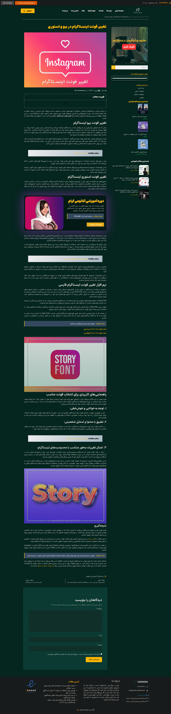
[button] (27, 97)
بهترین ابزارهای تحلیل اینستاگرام (77, 438)
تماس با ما (74, 11)
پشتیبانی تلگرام (142, 695)
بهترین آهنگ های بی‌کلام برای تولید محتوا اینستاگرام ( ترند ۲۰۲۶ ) (61, 701)
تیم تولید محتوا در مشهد (45, 566)
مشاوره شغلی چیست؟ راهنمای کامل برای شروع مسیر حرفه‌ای (125, 167)
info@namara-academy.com (137, 691)
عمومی (141, 97)
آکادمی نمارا (92, 539)
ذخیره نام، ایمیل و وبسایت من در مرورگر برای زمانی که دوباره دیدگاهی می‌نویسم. (73, 654)
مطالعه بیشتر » (134, 170)
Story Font (95, 329)
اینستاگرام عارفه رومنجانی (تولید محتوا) (136, 698)
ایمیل (99, 645)
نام (100, 635)
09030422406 (141, 687)
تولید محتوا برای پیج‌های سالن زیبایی (75, 259)
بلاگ (83, 11)
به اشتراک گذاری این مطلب (95, 576)
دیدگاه (99, 609)
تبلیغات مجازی (133, 17)
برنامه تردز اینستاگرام (81, 153)
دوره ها (109, 11)
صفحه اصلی (119, 11)
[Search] (113, 67)
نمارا (78, 710)
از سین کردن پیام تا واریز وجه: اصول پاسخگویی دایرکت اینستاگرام (126, 191)
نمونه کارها (91, 11)
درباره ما (65, 11)
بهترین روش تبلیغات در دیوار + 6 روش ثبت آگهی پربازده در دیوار (125, 179)
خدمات (101, 11)
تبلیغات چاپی (139, 91)
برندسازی (141, 88)
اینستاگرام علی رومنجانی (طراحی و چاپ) (136, 701)
